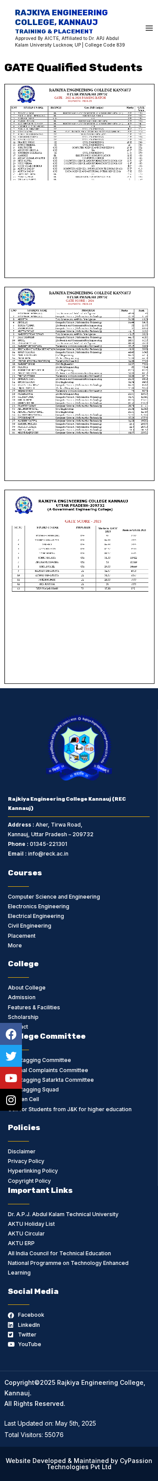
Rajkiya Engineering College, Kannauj (61, 21)
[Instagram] (11, 1100)
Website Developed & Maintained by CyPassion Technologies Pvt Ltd (79, 1463)
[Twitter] (11, 1056)
